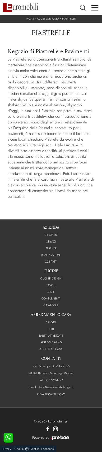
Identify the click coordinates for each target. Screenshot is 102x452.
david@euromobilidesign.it (55, 387)
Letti (51, 329)
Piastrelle (69, 18)
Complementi (51, 298)
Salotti (51, 322)
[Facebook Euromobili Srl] (47, 428)
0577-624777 (54, 380)
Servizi (51, 241)
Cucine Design (50, 278)
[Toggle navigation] (94, 7)
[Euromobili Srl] (20, 7)
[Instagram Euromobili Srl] (55, 428)
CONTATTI (51, 261)
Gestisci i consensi (42, 449)
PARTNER (51, 248)
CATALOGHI (50, 305)
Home (30, 18)
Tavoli (51, 285)
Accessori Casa (48, 18)
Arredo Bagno (51, 342)
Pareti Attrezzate (51, 336)
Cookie (19, 449)
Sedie (51, 292)
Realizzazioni (50, 255)
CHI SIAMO (51, 235)
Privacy (6, 449)
